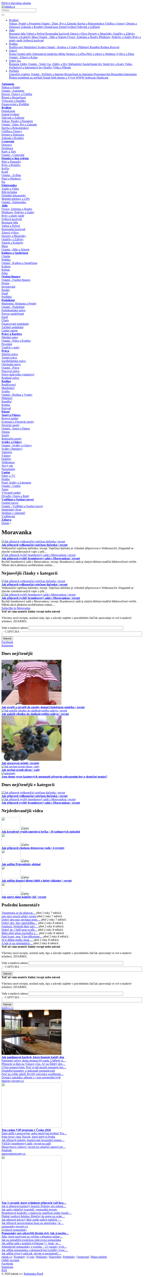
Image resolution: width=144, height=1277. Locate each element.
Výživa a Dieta (125, 54)
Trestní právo (9, 357)
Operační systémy (20, 74)
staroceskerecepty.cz (14, 1153)
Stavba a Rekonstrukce (91, 23)
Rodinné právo (10, 377)
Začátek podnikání (12, 327)
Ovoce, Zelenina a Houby (83, 37)
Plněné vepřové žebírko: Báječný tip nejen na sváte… (33, 1216)
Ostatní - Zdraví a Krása (23, 57)
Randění (95, 47)
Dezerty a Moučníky (100, 33)
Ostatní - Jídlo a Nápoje (53, 37)
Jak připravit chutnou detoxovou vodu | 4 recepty (33, 848)
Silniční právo (10, 354)
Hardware (102, 77)
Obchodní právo (11, 364)
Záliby (24, 64)
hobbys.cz (8, 1008)
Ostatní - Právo (10, 367)
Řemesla (14, 64)
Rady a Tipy (9, 151)
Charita (6, 256)
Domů (5, 523)
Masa (35, 37)
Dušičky (6, 459)
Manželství (31, 47)
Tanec (5, 489)
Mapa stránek (99, 1256)
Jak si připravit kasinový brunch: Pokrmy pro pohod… (34, 1206)
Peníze (5, 283)
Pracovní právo (11, 371)
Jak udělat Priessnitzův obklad (21, 864)
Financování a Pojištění (15, 104)
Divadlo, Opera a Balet (15, 496)
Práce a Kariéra (12, 334)
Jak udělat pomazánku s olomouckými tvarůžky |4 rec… (35, 1250)
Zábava (6, 519)
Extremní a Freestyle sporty (18, 421)
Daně (5, 293)
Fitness (6, 431)
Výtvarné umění (11, 492)
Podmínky (69, 1256)
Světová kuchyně (33, 40)
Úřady (5, 320)
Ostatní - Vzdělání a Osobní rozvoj (22, 506)
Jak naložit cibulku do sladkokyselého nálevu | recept (35, 714)
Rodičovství (16, 47)
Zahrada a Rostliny (32, 27)
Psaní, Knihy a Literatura (16, 482)
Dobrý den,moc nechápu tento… (21, 919)
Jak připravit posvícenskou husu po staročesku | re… (33, 1223)
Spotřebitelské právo (14, 361)
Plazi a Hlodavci (11, 178)
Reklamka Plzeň (33, 1273)
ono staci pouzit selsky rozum (19, 916)
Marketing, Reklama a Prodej (19, 303)
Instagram (7, 645)
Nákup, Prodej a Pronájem (25, 23)
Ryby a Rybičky (11, 165)
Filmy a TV (8, 475)
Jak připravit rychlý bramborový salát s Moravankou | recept (41, 558)
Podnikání (8, 300)
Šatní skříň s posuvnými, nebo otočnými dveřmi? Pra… (34, 1133)
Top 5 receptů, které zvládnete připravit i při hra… (34, 1202)
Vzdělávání (8, 516)
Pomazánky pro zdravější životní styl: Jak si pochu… (35, 1233)
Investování (8, 286)
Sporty (5, 435)
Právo (5, 350)
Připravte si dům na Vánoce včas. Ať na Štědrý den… (33, 1064)
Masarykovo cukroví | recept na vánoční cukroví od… (33, 1146)
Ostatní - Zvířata (11, 175)
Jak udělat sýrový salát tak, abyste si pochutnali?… (32, 1253)
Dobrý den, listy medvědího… (20, 923)
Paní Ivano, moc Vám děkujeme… (22, 936)
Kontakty (19, 1256)
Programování (102, 74)
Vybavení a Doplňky (14, 100)
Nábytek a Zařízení (88, 27)
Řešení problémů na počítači (26, 77)
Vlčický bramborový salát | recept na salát (26, 1143)
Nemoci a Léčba (76, 54)
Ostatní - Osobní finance (16, 279)
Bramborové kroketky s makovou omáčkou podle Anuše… (36, 1213)
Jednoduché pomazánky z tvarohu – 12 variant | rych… (34, 1246)
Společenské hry (93, 64)
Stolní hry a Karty (114, 64)
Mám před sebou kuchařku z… (20, 933)
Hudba (6, 479)
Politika (6, 259)
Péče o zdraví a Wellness (101, 54)
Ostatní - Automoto (13, 90)
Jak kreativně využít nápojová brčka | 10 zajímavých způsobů (41, 831)
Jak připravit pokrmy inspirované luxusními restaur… (33, 1140)
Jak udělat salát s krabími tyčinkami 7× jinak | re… (31, 1243)
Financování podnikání (15, 323)
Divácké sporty (11, 425)
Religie (6, 269)
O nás (30, 1256)
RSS (4, 1270)
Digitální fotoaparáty (14, 195)
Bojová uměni (10, 418)
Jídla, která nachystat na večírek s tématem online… (32, 1236)
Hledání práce (10, 337)
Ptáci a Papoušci (11, 161)
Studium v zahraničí (13, 513)
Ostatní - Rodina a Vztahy (62, 47)
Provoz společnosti (13, 313)
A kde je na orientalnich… (17, 943)
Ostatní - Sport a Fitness (16, 428)
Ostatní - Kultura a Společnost (19, 263)
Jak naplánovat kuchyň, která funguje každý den (33, 1057)
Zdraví (13, 50)
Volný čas (15, 60)
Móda (62, 54)
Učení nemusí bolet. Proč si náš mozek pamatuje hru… (34, 1067)
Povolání (7, 344)
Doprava (7, 144)
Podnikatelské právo (14, 310)
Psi (3, 182)
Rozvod (114, 47)
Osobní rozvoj (10, 502)
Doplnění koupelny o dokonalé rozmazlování (28, 1070)
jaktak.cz (7, 1256)
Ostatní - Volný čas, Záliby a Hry (48, 64)
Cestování (8, 141)
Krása (13, 54)
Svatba (42, 47)
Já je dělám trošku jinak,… (17, 939)
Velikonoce (8, 462)
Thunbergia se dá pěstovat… (18, 912)
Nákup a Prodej (11, 87)
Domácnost (51, 27)
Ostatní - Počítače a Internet (47, 74)
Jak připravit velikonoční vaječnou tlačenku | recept (35, 544)
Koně (5, 171)
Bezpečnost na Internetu (79, 74)
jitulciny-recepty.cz (13, 1080)
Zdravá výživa (79, 33)
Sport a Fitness (11, 415)
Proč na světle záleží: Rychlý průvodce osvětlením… (33, 1074)
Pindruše (7, 1150)
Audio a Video (10, 188)
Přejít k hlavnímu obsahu (16, 3)
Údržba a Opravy (115, 23)
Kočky (6, 168)
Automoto (8, 84)
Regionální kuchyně (57, 33)
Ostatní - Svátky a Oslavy (17, 445)
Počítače (14, 70)
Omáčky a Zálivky (124, 33)
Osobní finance (11, 276)
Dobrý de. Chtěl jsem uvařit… (19, 929)
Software (91, 77)
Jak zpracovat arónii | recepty (20, 763)
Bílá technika (9, 192)
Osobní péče (24, 54)
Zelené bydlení (68, 27)
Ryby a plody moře (13, 215)
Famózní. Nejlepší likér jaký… (20, 926)
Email (47, 77)
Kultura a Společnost (15, 252)
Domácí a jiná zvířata (15, 158)
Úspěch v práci (10, 347)
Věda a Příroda (62, 67)
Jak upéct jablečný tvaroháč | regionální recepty (29, 1209)
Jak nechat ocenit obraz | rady (21, 769)
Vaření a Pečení (35, 33)
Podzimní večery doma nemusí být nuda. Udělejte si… (34, 1060)
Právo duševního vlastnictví (18, 374)
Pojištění (7, 296)
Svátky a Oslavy (12, 442)
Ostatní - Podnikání (13, 307)
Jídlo (12, 30)
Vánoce (6, 455)
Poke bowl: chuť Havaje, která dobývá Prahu (28, 1136)
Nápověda (55, 1256)
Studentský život (11, 509)
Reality (6, 290)
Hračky (48, 67)
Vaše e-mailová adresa (15, 627)
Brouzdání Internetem (124, 74)
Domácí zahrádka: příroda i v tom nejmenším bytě (31, 1077)
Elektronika (9, 185)
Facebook (7, 642)
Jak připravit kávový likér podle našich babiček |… (32, 1219)
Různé (6, 411)
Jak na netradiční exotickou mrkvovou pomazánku (31, 1240)
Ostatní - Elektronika (14, 202)
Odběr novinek (10, 1260)
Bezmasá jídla (17, 33)
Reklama (41, 1256)
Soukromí (83, 1256)
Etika (5, 273)
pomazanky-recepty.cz (15, 1226)
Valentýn (7, 452)
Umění (6, 472)
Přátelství (84, 47)
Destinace (7, 148)
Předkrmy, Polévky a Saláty (115, 37)
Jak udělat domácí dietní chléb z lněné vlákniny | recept (37, 880)
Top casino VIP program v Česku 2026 (26, 1130)
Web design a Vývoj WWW (68, 77)
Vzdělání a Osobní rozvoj (18, 499)
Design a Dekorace (13, 134)
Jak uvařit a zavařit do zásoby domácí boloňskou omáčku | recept (43, 707)
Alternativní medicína (45, 54)
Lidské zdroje (10, 330)
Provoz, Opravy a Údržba (17, 94)
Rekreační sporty (12, 438)
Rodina (13, 43)
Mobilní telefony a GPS (16, 198)
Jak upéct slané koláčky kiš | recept (24, 896)
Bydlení (13, 20)
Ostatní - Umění (11, 486)
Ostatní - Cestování (13, 155)
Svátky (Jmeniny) (12, 448)
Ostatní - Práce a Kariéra (16, 340)
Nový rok (7, 465)
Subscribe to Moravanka (16, 608)
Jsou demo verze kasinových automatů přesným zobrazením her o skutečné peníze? (54, 776)
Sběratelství (75, 64)
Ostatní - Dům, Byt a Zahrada (59, 23)
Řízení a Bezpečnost (14, 97)
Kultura (6, 266)
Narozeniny (8, 469)
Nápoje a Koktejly (20, 37)
